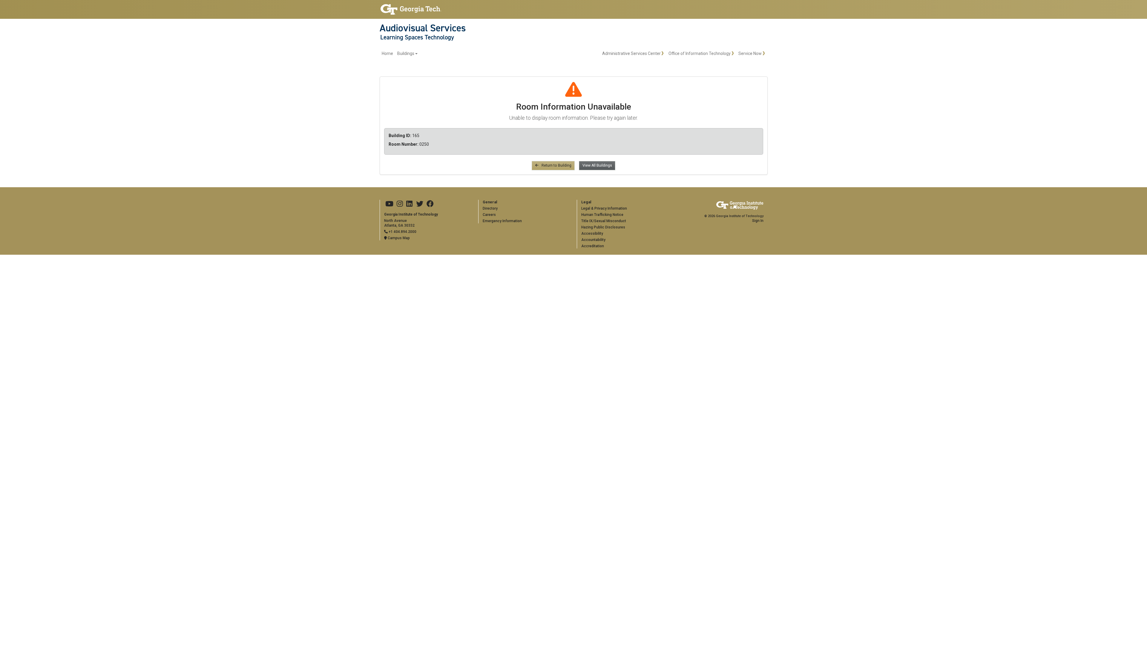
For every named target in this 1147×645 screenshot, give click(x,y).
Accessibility (592, 233)
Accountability (593, 240)
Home (387, 53)
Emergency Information (502, 221)
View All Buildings (597, 165)
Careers (489, 215)
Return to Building (556, 165)
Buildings (405, 53)
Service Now (750, 53)
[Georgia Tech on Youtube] (389, 204)
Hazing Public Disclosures (603, 227)
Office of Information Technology (699, 53)
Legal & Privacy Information (604, 208)
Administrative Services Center (631, 53)
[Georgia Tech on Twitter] (419, 204)
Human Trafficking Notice (602, 215)
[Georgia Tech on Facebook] (430, 204)
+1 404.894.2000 (402, 232)
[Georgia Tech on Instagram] (400, 204)
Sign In (757, 221)
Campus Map (398, 238)
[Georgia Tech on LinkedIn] (409, 204)
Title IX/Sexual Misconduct (603, 221)
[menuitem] (400, 53)
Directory (490, 208)
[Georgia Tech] (411, 9)
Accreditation (592, 246)
